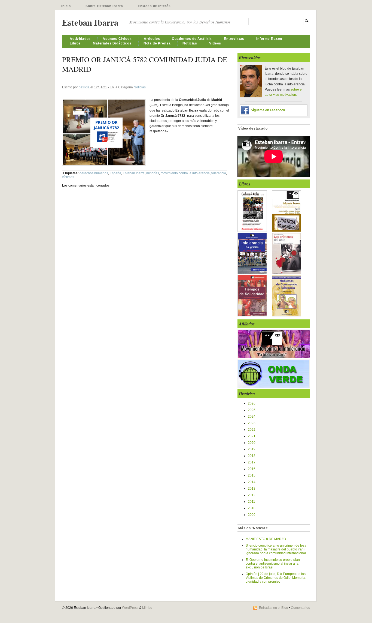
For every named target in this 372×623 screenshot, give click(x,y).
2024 (251, 416)
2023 (251, 423)
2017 (251, 462)
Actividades (80, 39)
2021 (251, 436)
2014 (251, 482)
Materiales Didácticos (112, 43)
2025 (251, 410)
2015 (251, 475)
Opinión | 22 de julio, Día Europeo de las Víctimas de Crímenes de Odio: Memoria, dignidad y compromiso (276, 577)
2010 (251, 508)
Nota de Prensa (157, 43)
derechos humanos (94, 173)
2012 (251, 495)
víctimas (68, 177)
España (115, 173)
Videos (215, 43)
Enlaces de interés (154, 6)
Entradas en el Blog (273, 608)
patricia (84, 87)
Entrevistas (234, 39)
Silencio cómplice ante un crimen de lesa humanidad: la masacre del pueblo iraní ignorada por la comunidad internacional (276, 549)
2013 (251, 488)
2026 (251, 403)
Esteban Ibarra (90, 22)
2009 (251, 515)
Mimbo (147, 608)
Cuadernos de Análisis (192, 39)
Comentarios (300, 608)
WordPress (130, 608)
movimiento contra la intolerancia (185, 173)
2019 (251, 449)
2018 (251, 456)
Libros (75, 43)
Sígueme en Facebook (268, 110)
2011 (251, 502)
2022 (251, 430)
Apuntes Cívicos (117, 39)
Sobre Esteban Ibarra (104, 6)
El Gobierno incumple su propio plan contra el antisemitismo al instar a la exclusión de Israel (273, 563)
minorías (152, 173)
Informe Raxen (269, 39)
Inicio (66, 6)
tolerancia (218, 173)
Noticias (189, 43)
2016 (251, 469)
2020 (251, 443)
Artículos (152, 39)
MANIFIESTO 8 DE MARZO (266, 539)
